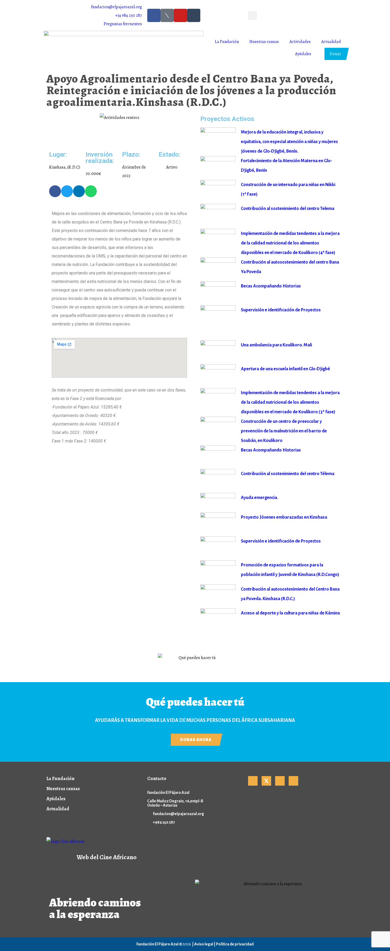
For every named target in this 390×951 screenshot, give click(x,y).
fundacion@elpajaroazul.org (178, 814)
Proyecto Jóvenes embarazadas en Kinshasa (284, 517)
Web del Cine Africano (107, 857)
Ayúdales (303, 54)
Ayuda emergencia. (259, 497)
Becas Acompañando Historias (271, 286)
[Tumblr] (193, 15)
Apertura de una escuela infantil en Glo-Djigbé (285, 369)
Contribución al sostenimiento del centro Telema (287, 208)
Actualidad (331, 42)
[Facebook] (154, 15)
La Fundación (227, 42)
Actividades (300, 42)
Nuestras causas (264, 42)
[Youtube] (180, 15)
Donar (335, 54)
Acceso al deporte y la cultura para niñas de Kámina (290, 613)
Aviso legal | (205, 944)
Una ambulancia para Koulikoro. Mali (276, 345)
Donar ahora (195, 740)
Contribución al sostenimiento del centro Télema (287, 473)
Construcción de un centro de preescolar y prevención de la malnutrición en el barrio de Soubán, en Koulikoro (284, 431)
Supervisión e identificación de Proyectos (281, 310)
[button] (252, 15)
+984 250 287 (164, 822)
